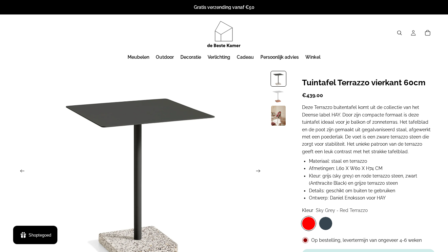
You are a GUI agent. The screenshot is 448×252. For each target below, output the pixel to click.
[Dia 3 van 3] (278, 116)
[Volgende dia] (260, 172)
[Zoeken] (399, 33)
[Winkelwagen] (427, 33)
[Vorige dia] (20, 172)
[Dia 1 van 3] (278, 79)
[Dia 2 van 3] (278, 96)
